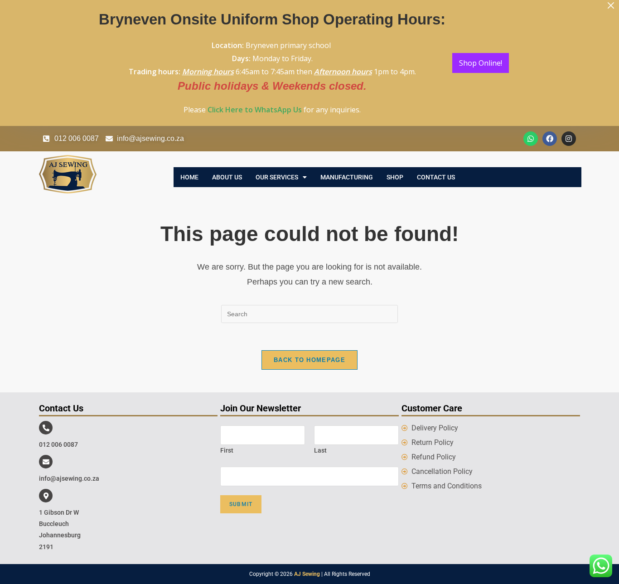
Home (189, 177)
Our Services (277, 177)
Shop (395, 177)
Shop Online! (480, 63)
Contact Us (436, 177)
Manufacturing (346, 177)
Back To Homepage (309, 360)
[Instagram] (568, 138)
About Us (227, 177)
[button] (281, 177)
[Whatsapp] (530, 138)
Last (320, 450)
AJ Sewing (307, 574)
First (226, 450)
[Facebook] (549, 138)
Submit (240, 504)
